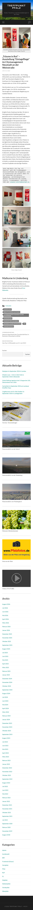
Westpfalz (5, 891)
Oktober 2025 (6, 641)
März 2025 (5, 667)
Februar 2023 (6, 760)
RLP (3, 872)
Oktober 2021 (6, 812)
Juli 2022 (5, 786)
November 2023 (7, 727)
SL (3, 876)
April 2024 (5, 708)
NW (25, 323)
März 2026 (5, 623)
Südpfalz (4, 880)
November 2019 (7, 831)
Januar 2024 (6, 719)
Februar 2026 (6, 626)
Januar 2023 (6, 764)
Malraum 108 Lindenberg (11, 321)
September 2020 (7, 823)
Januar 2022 (6, 801)
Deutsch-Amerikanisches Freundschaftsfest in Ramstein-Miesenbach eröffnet (15, 334)
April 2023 (5, 753)
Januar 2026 (6, 630)
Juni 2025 (5, 656)
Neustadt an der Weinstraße (12, 323)
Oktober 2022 (6, 775)
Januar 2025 (6, 675)
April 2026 (5, 619)
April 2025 (5, 664)
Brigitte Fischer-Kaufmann (12, 312)
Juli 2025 (5, 652)
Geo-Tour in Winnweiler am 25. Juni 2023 (14, 342)
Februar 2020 (6, 827)
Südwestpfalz (6, 884)
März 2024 (5, 712)
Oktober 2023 (6, 730)
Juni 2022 (5, 790)
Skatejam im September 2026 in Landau (14, 371)
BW (3, 858)
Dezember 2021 (7, 805)
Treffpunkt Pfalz (16, 6)
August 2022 (6, 783)
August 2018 (6, 835)
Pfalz (3, 869)
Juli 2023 (5, 742)
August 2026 (6, 604)
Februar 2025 (6, 671)
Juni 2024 (5, 701)
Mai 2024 (5, 704)
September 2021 (7, 816)
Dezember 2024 (7, 678)
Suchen (4, 350)
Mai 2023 (5, 749)
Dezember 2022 (7, 768)
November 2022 (7, 771)
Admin (4, 850)
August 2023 (6, 738)
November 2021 (7, 809)
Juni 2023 (5, 745)
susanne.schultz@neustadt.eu (19, 182)
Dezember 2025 (7, 634)
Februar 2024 (6, 716)
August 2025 (6, 649)
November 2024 (7, 682)
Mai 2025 (5, 660)
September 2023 (7, 734)
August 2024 (6, 693)
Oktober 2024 (6, 686)
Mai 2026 (5, 615)
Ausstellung (7, 309)
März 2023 (5, 757)
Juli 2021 (5, 820)
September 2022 (7, 779)
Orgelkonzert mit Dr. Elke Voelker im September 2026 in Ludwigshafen (13, 392)
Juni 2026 (5, 611)
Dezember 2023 (7, 723)
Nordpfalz (5, 865)
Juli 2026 (5, 608)
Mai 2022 (5, 794)
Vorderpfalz (8, 306)
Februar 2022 (6, 797)
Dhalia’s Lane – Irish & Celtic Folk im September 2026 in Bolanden (13, 376)
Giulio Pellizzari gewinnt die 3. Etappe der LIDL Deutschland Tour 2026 (16, 381)
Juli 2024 (5, 697)
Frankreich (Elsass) (8, 861)
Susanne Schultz (8, 326)
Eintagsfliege (8, 318)
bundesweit (5, 854)
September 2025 (7, 645)
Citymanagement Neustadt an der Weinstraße (14, 315)
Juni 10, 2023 (6, 70)
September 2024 (7, 690)
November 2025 (7, 638)
